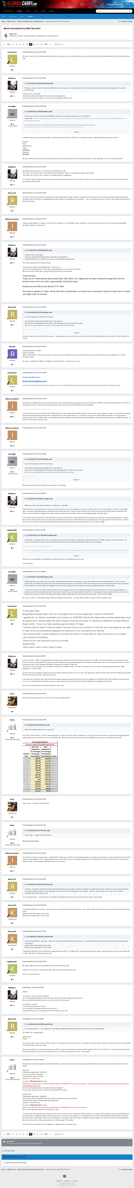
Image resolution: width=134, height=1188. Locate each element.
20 (41, 44)
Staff (3, 16)
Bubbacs (12, 78)
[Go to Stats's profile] (12, 727)
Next (46, 44)
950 (13, 237)
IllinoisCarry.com (8, 11)
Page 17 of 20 (59, 44)
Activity (28, 11)
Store (35, 11)
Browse (19, 11)
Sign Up (128, 4)
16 (27, 44)
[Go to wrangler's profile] (12, 113)
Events (22, 16)
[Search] (130, 11)
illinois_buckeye (12, 219)
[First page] (4, 44)
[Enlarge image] (40, 766)
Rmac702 (12, 193)
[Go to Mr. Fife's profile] (6, 35)
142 (13, 124)
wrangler (12, 106)
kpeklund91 (12, 530)
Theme (58, 1181)
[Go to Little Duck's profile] (12, 59)
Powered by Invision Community (67, 1185)
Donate (43, 11)
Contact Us (67, 1181)
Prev (8, 44)
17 (30, 44)
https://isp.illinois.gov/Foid (31, 841)
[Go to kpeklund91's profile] (12, 537)
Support (51, 11)
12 (13, 44)
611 (13, 211)
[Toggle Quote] (25, 83)
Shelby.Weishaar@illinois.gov (34, 381)
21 (13, 70)
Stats (12, 720)
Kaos (12, 694)
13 (16, 44)
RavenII (12, 347)
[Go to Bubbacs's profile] (12, 85)
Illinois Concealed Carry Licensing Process (44, 36)
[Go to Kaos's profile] (12, 701)
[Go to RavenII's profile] (12, 354)
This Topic (122, 11)
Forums (30, 16)
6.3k (13, 96)
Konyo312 (12, 905)
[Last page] (50, 44)
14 (20, 44)
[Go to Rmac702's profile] (12, 200)
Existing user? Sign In (114, 4)
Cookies (75, 1181)
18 (34, 44)
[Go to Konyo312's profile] (12, 912)
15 (23, 44)
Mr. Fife (14, 34)
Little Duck (12, 52)
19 (37, 44)
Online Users (12, 16)
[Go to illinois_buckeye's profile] (12, 226)
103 (13, 737)
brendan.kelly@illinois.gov (32, 377)
